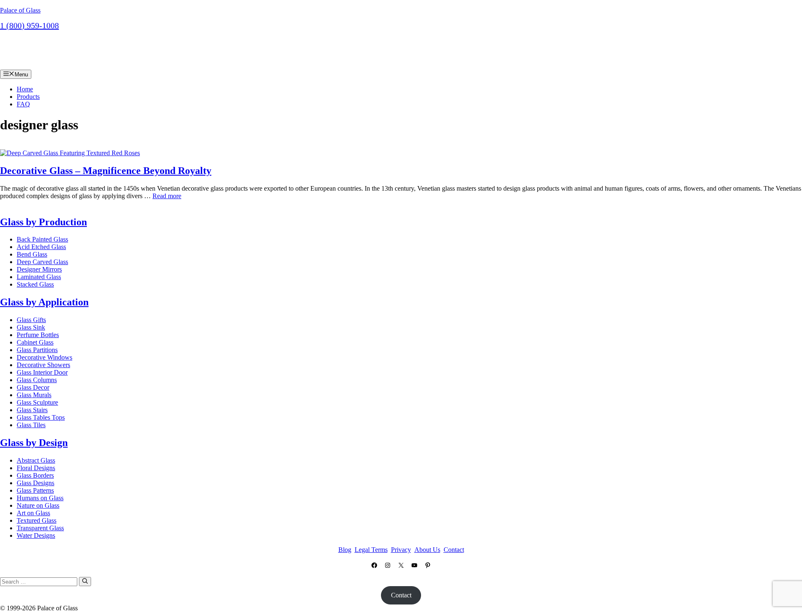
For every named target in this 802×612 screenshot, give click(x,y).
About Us (427, 549)
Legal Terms (371, 549)
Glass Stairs (32, 409)
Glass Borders (35, 475)
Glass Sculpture (37, 402)
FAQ (23, 104)
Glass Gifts (31, 319)
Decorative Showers (43, 364)
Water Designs (36, 535)
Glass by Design (34, 442)
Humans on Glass (40, 497)
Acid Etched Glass (41, 246)
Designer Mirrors (39, 269)
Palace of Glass (20, 10)
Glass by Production (43, 222)
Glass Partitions (37, 349)
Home (25, 89)
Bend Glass (32, 254)
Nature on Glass (38, 505)
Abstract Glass (36, 460)
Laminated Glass (39, 276)
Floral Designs (36, 467)
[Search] (85, 581)
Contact (23, 38)
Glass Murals (34, 394)
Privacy (401, 549)
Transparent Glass (40, 527)
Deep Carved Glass (42, 261)
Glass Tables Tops (41, 417)
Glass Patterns (35, 490)
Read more (166, 195)
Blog (344, 549)
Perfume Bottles (38, 334)
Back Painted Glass (42, 239)
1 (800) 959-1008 (29, 25)
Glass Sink (31, 327)
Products (28, 96)
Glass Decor (33, 387)
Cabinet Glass (35, 342)
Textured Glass (36, 520)
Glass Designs (35, 482)
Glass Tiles (31, 424)
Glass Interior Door (42, 372)
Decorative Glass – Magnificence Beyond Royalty (105, 170)
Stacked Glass (35, 284)
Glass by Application (44, 302)
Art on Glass (33, 512)
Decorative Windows (44, 357)
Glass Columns (37, 379)
